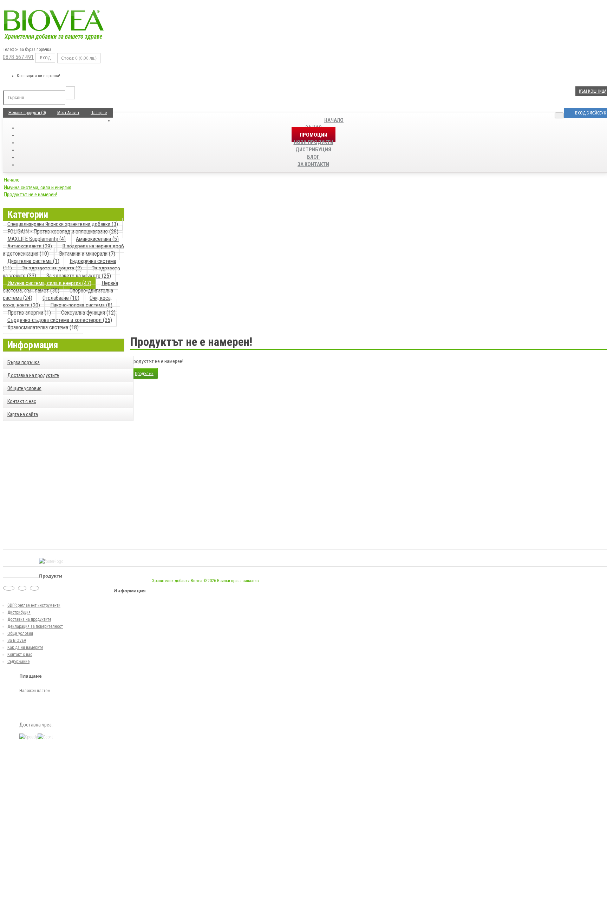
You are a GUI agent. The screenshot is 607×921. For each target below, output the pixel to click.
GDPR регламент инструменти (33, 605)
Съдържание (18, 661)
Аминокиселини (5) (97, 239)
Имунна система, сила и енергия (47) (49, 283)
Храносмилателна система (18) (43, 327)
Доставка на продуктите (33, 375)
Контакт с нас (21, 401)
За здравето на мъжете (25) (78, 275)
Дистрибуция (19, 612)
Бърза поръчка (23, 362)
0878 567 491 (18, 57)
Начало (334, 120)
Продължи (144, 373)
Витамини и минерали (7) (87, 253)
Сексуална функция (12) (88, 312)
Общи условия (20, 633)
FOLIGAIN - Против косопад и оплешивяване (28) (62, 231)
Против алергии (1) (29, 312)
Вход (45, 57)
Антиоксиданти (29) (29, 246)
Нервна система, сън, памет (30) (60, 287)
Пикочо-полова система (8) (81, 305)
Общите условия (24, 388)
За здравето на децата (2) (52, 268)
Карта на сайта (22, 414)
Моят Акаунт (68, 112)
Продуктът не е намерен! (30, 194)
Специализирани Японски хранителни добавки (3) (62, 224)
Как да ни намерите (25, 647)
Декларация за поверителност (35, 626)
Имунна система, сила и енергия (37, 187)
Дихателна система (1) (33, 261)
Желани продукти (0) (27, 112)
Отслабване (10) (61, 298)
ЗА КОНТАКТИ (313, 164)
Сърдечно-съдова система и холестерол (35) (59, 320)
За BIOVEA (16, 640)
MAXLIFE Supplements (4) (36, 239)
